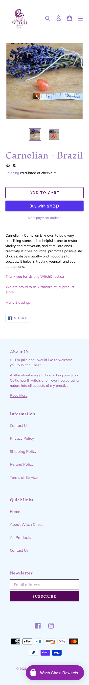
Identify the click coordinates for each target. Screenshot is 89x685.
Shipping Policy (23, 451)
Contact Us (19, 425)
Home (15, 511)
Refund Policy (22, 464)
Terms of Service (24, 477)
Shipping (12, 173)
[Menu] (80, 18)
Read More (18, 395)
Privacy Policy (22, 438)
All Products (20, 537)
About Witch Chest (26, 524)
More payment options (44, 218)
